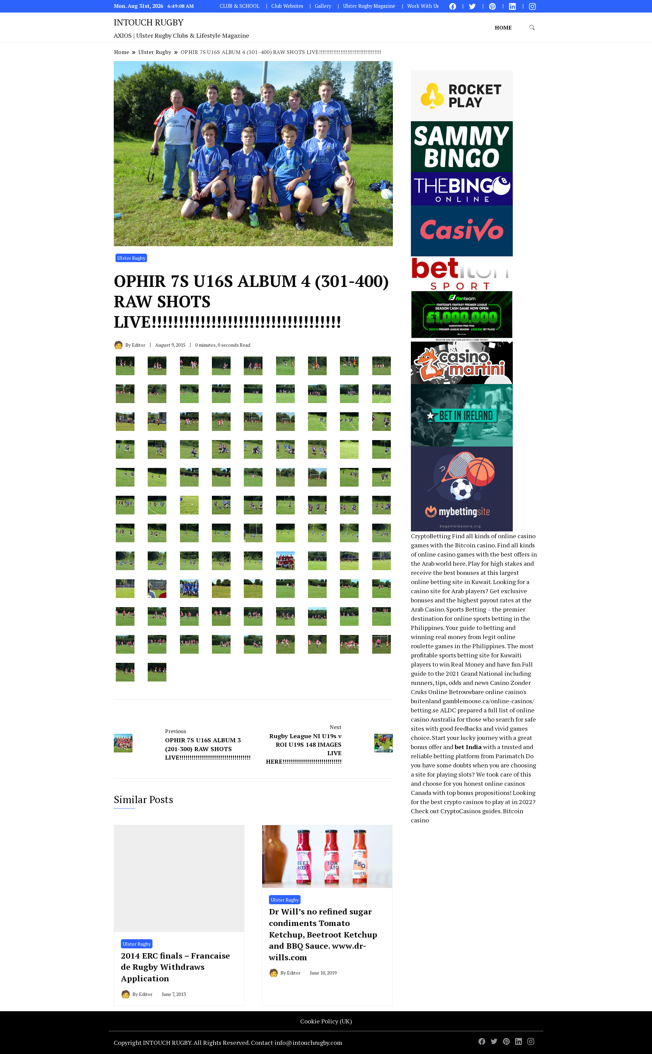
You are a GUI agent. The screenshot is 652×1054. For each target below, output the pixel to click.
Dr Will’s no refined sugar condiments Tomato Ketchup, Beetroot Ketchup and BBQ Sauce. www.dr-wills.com (323, 934)
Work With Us (423, 6)
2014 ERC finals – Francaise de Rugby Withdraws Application (175, 967)
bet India (468, 747)
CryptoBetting (431, 536)
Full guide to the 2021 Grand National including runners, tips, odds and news (472, 673)
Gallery (323, 6)
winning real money (439, 637)
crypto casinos (464, 802)
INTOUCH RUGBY (148, 22)
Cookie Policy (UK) (326, 1021)
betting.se (425, 710)
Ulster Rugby (131, 258)
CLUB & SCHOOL (239, 6)
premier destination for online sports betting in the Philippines (470, 618)
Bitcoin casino (475, 545)
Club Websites (287, 6)
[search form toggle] (532, 27)
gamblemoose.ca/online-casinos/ (488, 701)
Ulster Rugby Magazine (369, 6)
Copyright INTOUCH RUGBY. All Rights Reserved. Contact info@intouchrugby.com (228, 1042)
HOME (503, 27)
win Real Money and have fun (480, 664)
